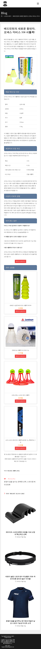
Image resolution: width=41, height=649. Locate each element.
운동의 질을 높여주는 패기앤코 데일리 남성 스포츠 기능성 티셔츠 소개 (20, 622)
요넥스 (18, 470)
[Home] (1, 16)
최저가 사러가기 (20, 261)
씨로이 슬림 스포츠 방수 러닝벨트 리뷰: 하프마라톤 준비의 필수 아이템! (20, 578)
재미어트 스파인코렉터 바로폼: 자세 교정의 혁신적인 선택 (20, 533)
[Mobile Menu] (38, 3)
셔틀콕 (14, 470)
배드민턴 (10, 470)
